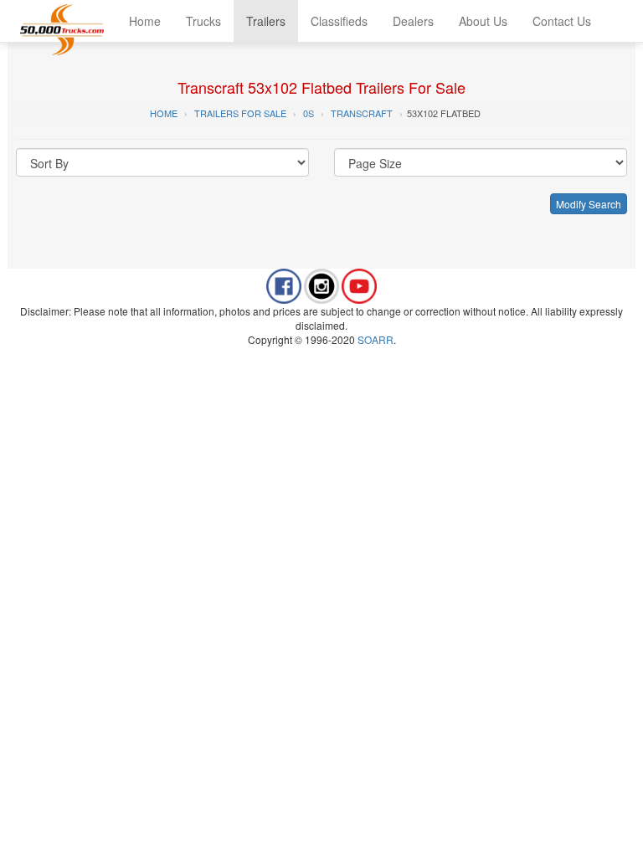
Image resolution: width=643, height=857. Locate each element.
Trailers (265, 21)
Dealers (413, 21)
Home (145, 21)
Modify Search (588, 204)
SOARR (376, 339)
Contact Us (561, 21)
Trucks (203, 21)
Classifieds (339, 21)
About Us (483, 21)
